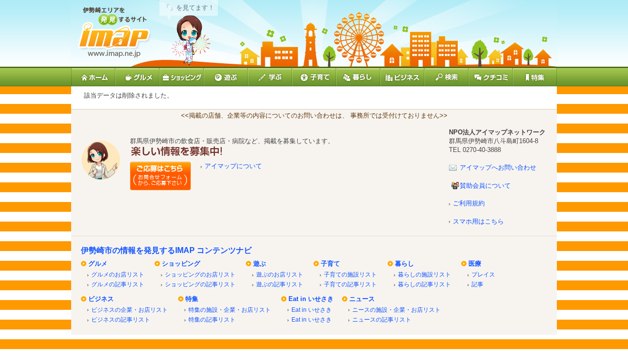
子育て (330, 263)
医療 (475, 263)
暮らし (404, 263)
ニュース (362, 299)
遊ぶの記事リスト (279, 284)
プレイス (483, 274)
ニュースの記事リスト (381, 319)
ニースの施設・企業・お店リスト (396, 309)
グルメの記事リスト (117, 284)
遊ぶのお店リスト (279, 274)
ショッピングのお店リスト (200, 274)
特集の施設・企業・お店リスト (229, 309)
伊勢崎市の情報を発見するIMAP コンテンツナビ (166, 250)
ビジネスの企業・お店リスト (129, 309)
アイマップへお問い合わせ (498, 167)
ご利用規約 (469, 203)
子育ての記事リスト (350, 284)
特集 (191, 299)
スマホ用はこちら (478, 221)
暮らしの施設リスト (424, 274)
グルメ (97, 263)
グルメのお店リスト (117, 274)
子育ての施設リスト (350, 274)
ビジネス (101, 299)
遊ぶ (259, 263)
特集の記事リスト (212, 319)
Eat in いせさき (311, 299)
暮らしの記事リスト (424, 284)
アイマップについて (233, 166)
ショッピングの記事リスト (200, 284)
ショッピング (181, 263)
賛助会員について (485, 185)
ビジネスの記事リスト (120, 319)
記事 (477, 284)
